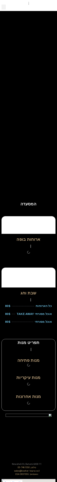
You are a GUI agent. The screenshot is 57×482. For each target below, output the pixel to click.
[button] (4, 7)
